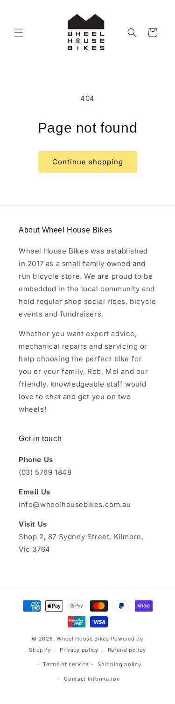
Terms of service (65, 664)
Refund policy (127, 650)
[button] (18, 32)
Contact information (92, 679)
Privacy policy (79, 650)
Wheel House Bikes (82, 638)
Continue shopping (87, 161)
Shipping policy (119, 664)
